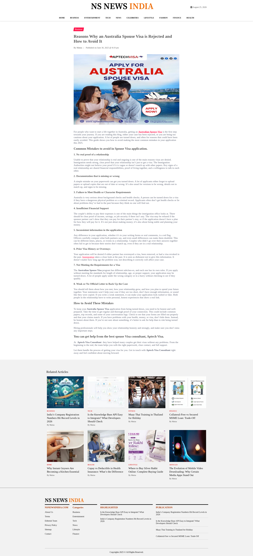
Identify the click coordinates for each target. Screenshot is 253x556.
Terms (47, 516)
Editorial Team (51, 521)
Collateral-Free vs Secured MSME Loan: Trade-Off (177, 536)
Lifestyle (149, 18)
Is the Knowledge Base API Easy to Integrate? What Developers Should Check (105, 418)
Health (190, 18)
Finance (177, 18)
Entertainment (92, 18)
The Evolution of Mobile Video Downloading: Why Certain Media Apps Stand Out (186, 471)
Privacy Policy (51, 525)
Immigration (88, 257)
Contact (48, 534)
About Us (49, 512)
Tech (108, 18)
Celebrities (132, 18)
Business (74, 18)
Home (62, 18)
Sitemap (48, 529)
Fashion (163, 18)
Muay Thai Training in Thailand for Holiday (174, 530)
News (118, 18)
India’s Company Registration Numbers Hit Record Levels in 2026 (63, 418)
